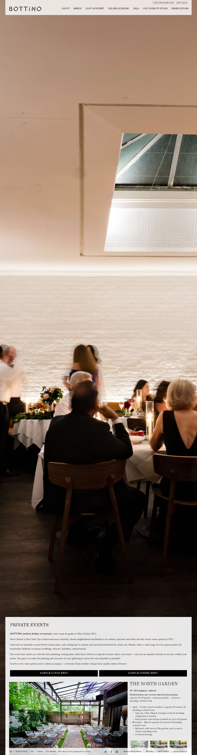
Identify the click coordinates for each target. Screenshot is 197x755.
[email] (105, 752)
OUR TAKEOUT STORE (155, 9)
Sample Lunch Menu (54, 673)
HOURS (149, 751)
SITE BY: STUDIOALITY (181, 751)
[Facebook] (111, 752)
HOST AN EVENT (95, 9)
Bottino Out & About (132, 751)
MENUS (78, 9)
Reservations (180, 9)
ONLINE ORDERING (118, 9)
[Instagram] (117, 752)
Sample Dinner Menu (143, 673)
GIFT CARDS (182, 3)
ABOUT (66, 9)
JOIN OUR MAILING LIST (163, 3)
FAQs (136, 9)
